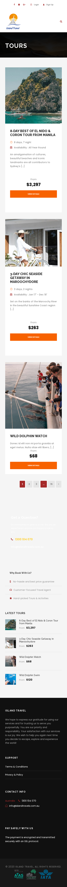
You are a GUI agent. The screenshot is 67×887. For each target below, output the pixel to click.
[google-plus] (24, 4)
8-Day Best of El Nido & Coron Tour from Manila (32, 133)
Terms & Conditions (16, 766)
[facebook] (14, 4)
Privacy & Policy (14, 774)
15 (51, 484)
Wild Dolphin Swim (29, 675)
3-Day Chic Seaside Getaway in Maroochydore (26, 278)
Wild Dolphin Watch (28, 436)
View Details (33, 194)
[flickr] (19, 4)
